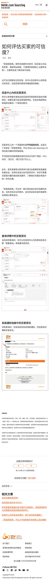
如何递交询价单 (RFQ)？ (12, 503)
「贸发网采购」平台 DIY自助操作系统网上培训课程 (24, 520)
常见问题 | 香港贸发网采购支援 (21, 14)
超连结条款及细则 (32, 552)
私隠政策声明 (8, 552)
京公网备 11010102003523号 (25, 561)
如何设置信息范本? (10, 498)
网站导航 (6, 557)
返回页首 (6, 486)
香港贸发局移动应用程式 (12, 548)
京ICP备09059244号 (32, 557)
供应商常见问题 (40, 14)
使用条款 (28, 548)
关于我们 (6, 543)
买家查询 (5, 17)
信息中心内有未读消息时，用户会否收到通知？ (22, 515)
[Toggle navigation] (46, 4)
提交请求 (32, 478)
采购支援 (5, 14)
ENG (36, 5)
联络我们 (28, 543)
